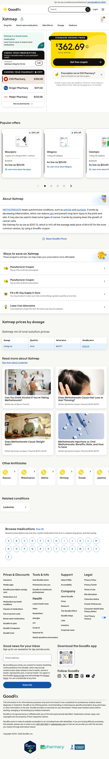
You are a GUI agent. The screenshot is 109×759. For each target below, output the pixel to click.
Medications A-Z (10, 597)
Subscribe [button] (36, 686)
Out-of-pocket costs (11, 614)
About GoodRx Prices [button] (56, 238)
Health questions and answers (45, 637)
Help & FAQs (66, 580)
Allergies (36, 618)
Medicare (73, 25)
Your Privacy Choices (89, 617)
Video (35, 608)
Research (65, 606)
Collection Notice (91, 599)
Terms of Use (89, 589)
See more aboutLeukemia (15, 362)
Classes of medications (13, 609)
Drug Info (8, 25)
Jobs (63, 620)
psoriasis (81, 209)
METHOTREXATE (12, 209)
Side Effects (47, 25)
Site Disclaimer (90, 594)
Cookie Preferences (92, 604)
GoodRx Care (8, 633)
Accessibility (66, 585)
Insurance (7, 580)
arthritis (67, 209)
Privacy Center (90, 585)
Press (63, 601)
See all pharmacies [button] (21, 104)
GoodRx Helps (67, 616)
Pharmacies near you (41, 585)
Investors (65, 625)
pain (51, 213)
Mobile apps (8, 585)
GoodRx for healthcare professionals (42, 590)
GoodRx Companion (11, 628)
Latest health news (41, 604)
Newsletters (38, 613)
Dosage (61, 25)
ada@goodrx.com (58, 724)
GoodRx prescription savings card (15, 590)
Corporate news (67, 630)
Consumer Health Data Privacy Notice (94, 610)
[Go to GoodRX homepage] (12, 9)
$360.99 (85, 346)
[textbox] (27, 658)
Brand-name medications (27, 25)
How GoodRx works (41, 580)
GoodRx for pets (10, 623)
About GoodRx (67, 596)
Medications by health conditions (12, 603)
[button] (69, 9)
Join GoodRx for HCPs (96, 2)
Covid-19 (36, 628)
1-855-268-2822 (42, 724)
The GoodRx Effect (69, 611)
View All (40, 529)
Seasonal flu (38, 632)
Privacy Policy (90, 580)
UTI (34, 623)
